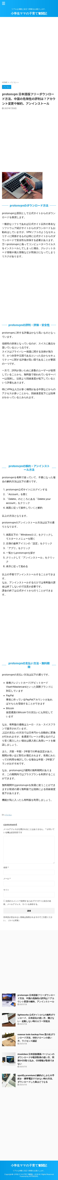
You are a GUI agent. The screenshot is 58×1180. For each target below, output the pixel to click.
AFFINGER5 (33, 1176)
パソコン (8, 815)
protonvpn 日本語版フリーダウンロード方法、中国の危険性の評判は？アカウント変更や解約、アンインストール (36, 998)
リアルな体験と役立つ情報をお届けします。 (29, 1171)
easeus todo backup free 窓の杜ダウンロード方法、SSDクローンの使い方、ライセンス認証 (36, 1037)
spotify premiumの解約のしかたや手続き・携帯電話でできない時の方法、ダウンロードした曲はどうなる (36, 1078)
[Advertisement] (29, 49)
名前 (6, 867)
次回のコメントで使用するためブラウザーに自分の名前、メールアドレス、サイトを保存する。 (27, 902)
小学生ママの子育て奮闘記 (29, 13)
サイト (6, 890)
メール (7, 878)
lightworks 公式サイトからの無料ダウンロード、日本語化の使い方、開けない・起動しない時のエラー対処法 (36, 1018)
